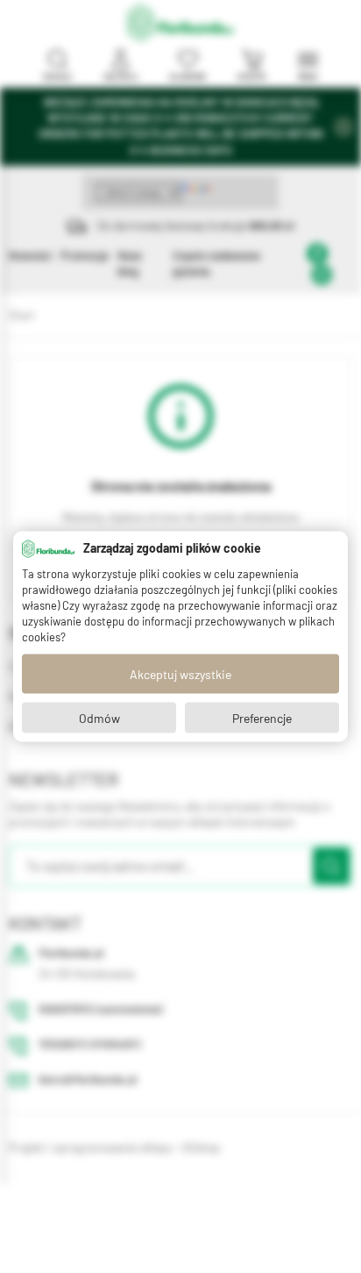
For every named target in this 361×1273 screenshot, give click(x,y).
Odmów (99, 718)
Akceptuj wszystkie (180, 674)
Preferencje (262, 718)
